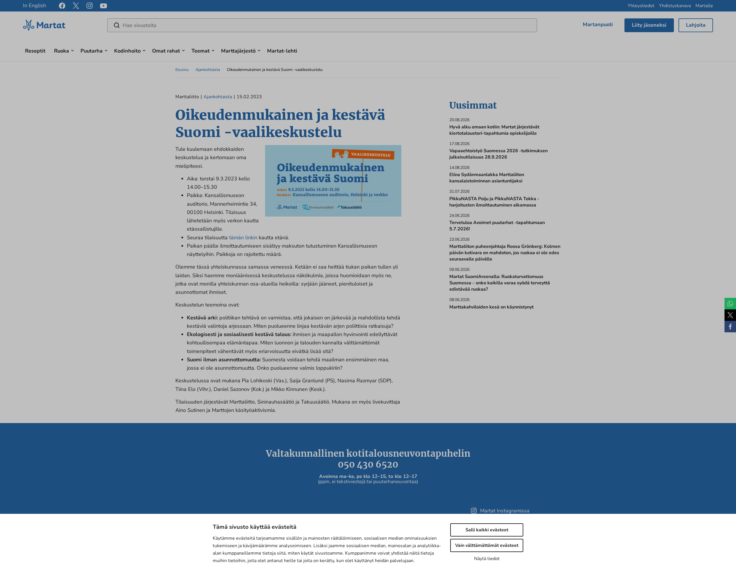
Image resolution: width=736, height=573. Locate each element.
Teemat (200, 50)
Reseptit (35, 50)
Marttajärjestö (238, 50)
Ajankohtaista (207, 69)
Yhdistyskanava (675, 6)
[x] (76, 6)
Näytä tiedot (487, 558)
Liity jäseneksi (649, 25)
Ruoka (61, 50)
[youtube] (103, 5)
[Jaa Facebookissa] (730, 326)
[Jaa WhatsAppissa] (730, 303)
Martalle (704, 6)
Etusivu (182, 69)
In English (34, 5)
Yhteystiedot (641, 6)
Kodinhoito (127, 50)
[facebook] (62, 6)
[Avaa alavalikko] (72, 49)
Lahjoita (696, 25)
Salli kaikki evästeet (486, 530)
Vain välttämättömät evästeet (486, 545)
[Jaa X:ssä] (730, 315)
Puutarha (91, 50)
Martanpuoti (598, 24)
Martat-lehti (282, 50)
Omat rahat (166, 50)
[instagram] (90, 6)
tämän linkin (243, 237)
